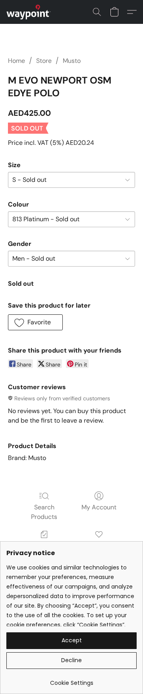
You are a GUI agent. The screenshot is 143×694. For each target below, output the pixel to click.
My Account (98, 507)
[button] (29, 12)
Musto (72, 61)
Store (44, 61)
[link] (71, 680)
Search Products (44, 512)
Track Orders (44, 546)
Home (16, 61)
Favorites (98, 546)
